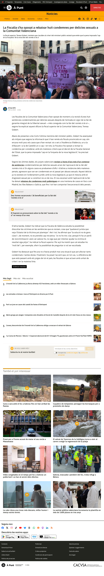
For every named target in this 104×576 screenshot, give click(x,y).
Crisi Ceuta (27, 2)
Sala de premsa (74, 544)
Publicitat (38, 544)
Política (7, 19)
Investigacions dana (60, 2)
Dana (23, 19)
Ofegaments (37, 2)
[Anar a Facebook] (3, 528)
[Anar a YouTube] (20, 528)
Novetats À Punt (81, 2)
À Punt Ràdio (93, 2)
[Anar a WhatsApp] (34, 528)
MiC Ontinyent (47, 2)
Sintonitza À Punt (7, 547)
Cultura (39, 19)
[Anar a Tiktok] (16, 528)
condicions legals (72, 353)
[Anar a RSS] (52, 528)
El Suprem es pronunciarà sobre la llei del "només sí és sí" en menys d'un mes (34, 214)
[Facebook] (79, 19)
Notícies (52, 13)
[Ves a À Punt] (15, 7)
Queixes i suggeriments (76, 547)
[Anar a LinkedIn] (47, 528)
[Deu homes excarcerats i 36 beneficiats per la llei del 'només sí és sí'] (85, 196)
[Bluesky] (96, 19)
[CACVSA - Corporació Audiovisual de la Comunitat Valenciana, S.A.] (87, 565)
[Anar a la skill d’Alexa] (34, 537)
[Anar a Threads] (29, 528)
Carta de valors (74, 551)
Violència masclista (19, 266)
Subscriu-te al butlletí (8, 551)
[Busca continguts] (81, 7)
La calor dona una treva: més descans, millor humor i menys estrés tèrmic (25, 511)
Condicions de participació (43, 555)
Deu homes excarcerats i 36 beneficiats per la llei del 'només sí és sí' (33, 196)
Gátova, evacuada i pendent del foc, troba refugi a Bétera (74, 476)
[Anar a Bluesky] (25, 528)
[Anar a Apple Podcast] (43, 528)
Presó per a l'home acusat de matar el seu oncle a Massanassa (24, 440)
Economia (31, 19)
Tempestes (18, 2)
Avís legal (72, 555)
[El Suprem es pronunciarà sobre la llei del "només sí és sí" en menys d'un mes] (85, 214)
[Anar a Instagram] (12, 528)
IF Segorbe (9, 2)
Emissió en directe (41, 547)
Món (46, 19)
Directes (97, 8)
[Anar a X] (7, 528)
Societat (15, 19)
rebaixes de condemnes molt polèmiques (39, 181)
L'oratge (71, 2)
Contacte (4, 544)
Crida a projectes (40, 551)
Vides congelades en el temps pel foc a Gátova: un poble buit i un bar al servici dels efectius (24, 476)
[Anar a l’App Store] (23, 537)
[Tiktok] (92, 19)
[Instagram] (88, 19)
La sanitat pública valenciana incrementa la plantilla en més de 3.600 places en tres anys (77, 511)
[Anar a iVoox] (38, 528)
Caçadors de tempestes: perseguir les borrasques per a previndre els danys (76, 405)
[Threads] (100, 19)
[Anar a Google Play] (8, 537)
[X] (84, 19)
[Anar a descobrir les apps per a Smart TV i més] (47, 537)
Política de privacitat (8, 558)
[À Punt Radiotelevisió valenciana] (12, 565)
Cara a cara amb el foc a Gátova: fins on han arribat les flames (26, 405)
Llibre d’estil (5, 555)
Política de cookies (41, 558)
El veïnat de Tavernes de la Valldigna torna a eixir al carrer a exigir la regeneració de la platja (75, 440)
